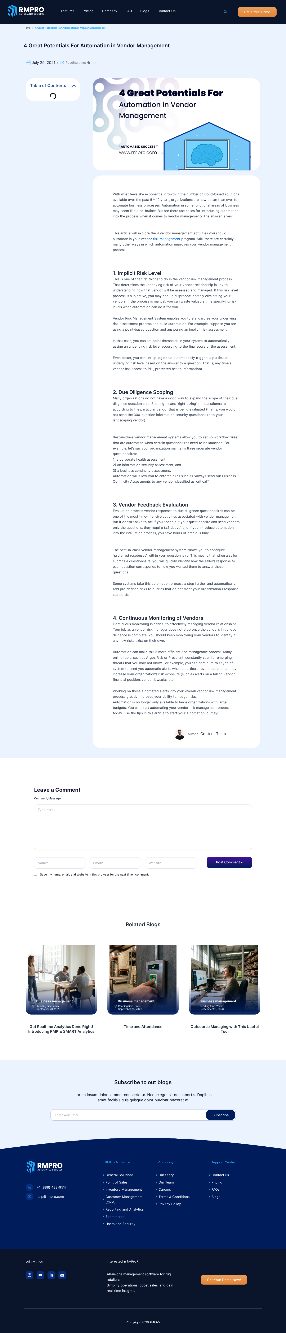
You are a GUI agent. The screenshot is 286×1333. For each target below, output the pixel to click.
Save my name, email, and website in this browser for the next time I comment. (94, 874)
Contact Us (166, 11)
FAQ (129, 11)
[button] (225, 11)
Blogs (144, 11)
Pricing (88, 11)
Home (27, 28)
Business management (54, 1001)
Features (67, 11)
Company (109, 11)
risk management (166, 239)
